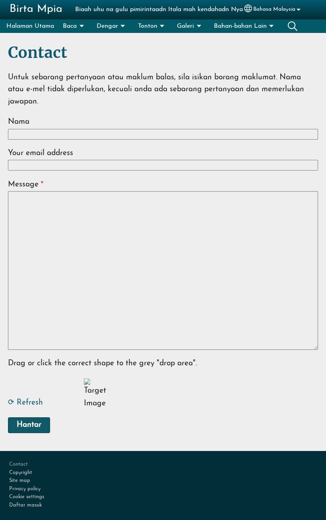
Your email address (40, 153)
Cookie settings (26, 496)
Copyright (20, 472)
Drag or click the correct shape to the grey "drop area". (102, 363)
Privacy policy (25, 488)
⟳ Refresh (25, 403)
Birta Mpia (36, 9)
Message (23, 184)
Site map (19, 480)
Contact (18, 464)
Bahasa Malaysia (274, 9)
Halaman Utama (30, 26)
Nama (18, 122)
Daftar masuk (25, 505)
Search (292, 26)
